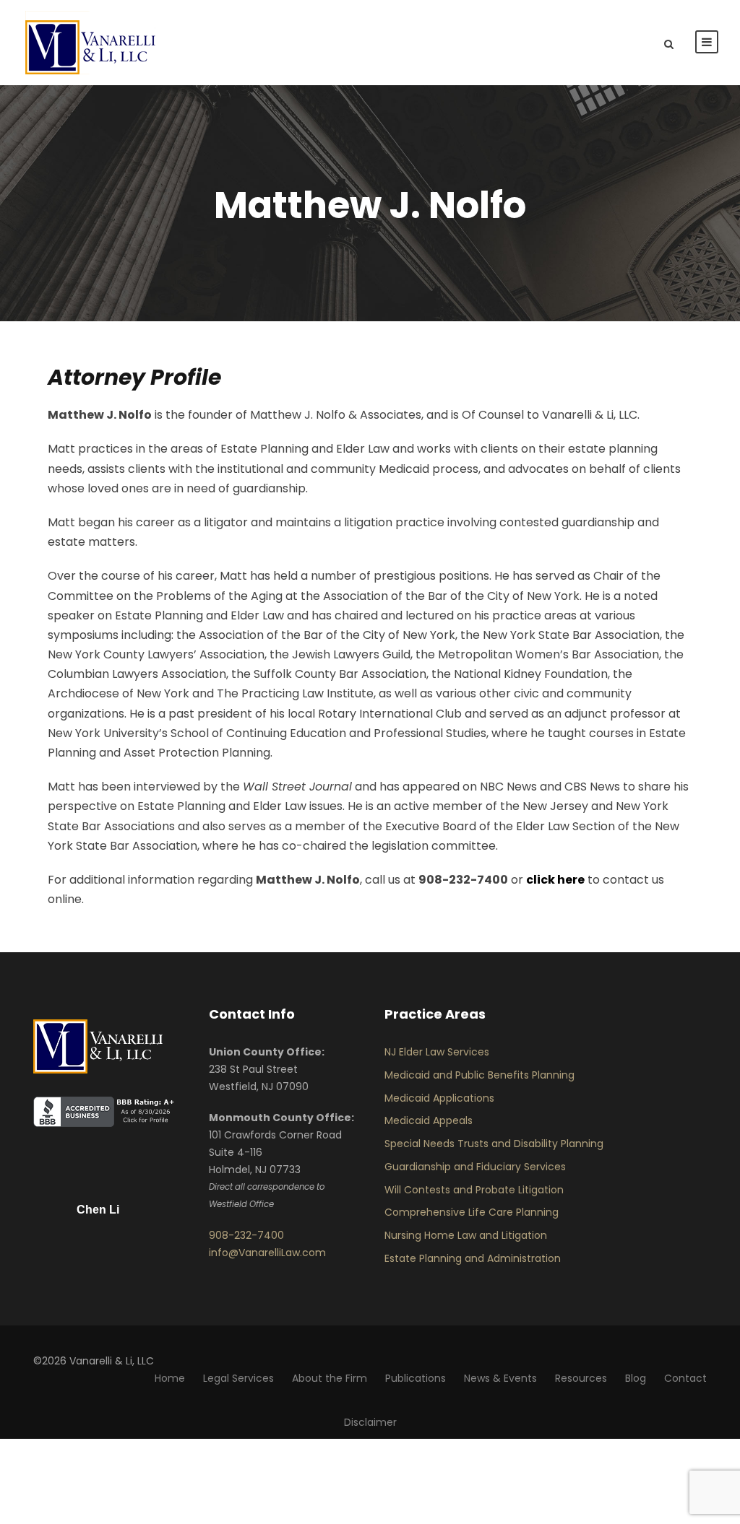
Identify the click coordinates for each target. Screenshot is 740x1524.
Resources (581, 1378)
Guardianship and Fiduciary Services (475, 1166)
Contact (685, 1378)
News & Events (500, 1378)
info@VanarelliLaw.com (267, 1252)
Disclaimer (370, 1422)
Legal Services (238, 1378)
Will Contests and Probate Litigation (474, 1190)
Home (170, 1378)
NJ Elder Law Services (436, 1052)
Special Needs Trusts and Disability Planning (493, 1143)
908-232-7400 (246, 1235)
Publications (415, 1378)
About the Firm (329, 1378)
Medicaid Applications (439, 1098)
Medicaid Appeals (428, 1120)
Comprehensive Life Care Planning (471, 1212)
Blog (635, 1378)
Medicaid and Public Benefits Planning (479, 1075)
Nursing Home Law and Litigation (465, 1235)
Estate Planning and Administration (472, 1258)
